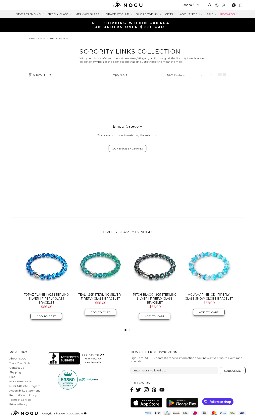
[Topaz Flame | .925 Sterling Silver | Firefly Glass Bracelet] (46, 265)
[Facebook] (131, 389)
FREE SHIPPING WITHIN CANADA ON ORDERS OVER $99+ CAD (129, 25)
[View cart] (241, 5)
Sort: (170, 74)
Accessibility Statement (24, 390)
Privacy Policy (18, 404)
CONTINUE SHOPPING (127, 148)
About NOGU (17, 358)
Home (31, 38)
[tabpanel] (46, 284)
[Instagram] (146, 389)
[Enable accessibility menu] (234, 5)
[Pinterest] (154, 389)
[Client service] (217, 5)
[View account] (224, 5)
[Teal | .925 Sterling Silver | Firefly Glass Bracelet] (100, 265)
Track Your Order (20, 363)
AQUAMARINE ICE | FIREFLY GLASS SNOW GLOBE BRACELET (209, 296)
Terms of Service (20, 399)
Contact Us (16, 367)
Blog (12, 376)
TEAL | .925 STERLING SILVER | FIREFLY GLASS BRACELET (100, 296)
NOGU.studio (127, 5)
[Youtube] (162, 389)
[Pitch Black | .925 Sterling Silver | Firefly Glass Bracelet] (154, 265)
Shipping (15, 372)
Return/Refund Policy (23, 395)
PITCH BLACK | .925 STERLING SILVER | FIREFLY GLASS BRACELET (155, 298)
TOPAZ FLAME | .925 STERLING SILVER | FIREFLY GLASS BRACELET (46, 298)
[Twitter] (138, 389)
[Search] (210, 5)
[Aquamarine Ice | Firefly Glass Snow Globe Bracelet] (209, 265)
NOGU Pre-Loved (20, 381)
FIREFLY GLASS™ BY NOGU (127, 232)
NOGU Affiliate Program (24, 386)
